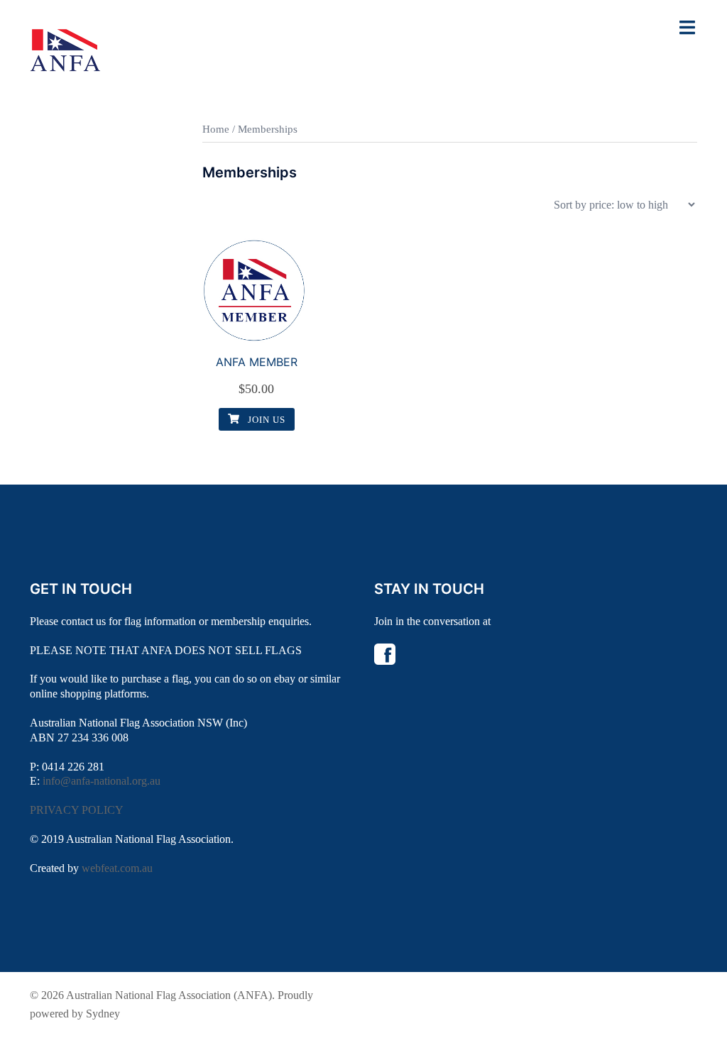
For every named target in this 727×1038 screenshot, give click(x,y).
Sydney (103, 1013)
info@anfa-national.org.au (101, 781)
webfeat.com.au (117, 868)
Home (215, 129)
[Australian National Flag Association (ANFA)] (65, 49)
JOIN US (265, 419)
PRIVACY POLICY (77, 810)
